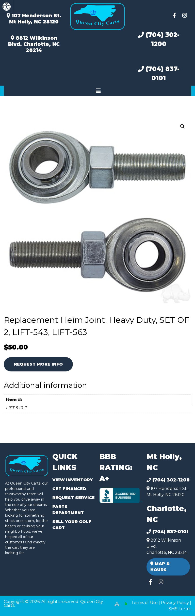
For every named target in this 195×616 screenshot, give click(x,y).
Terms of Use (144, 602)
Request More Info (38, 364)
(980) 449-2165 (17, 606)
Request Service (73, 497)
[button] (6, 6)
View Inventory (72, 479)
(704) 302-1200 (162, 39)
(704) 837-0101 (162, 73)
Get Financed (69, 488)
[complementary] (180, 600)
